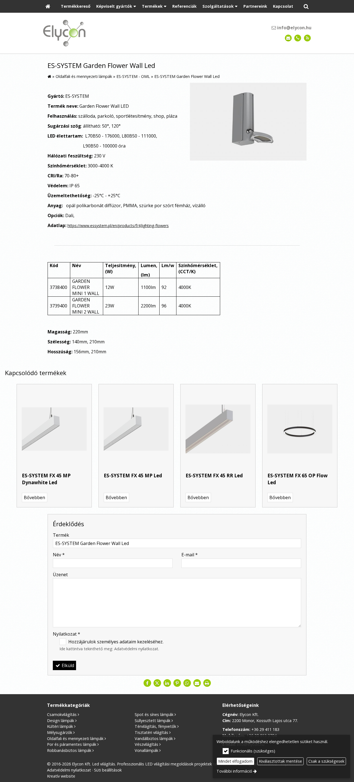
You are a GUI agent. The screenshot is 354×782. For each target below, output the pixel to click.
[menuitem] (47, 6)
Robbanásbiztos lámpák (69, 750)
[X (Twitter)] (157, 683)
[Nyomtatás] (206, 683)
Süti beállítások (108, 770)
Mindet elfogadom (235, 761)
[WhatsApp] (187, 683)
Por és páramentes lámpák (71, 744)
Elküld (67, 665)
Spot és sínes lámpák (154, 714)
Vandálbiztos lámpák (154, 738)
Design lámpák (60, 720)
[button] (306, 6)
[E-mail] (288, 38)
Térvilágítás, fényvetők (155, 726)
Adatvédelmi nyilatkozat (136, 648)
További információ (234, 771)
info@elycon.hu (293, 28)
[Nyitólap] (47, 6)
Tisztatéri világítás (151, 732)
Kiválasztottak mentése (280, 761)
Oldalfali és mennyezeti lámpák (75, 738)
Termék (61, 535)
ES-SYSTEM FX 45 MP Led (133, 475)
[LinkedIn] (167, 683)
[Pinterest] (177, 683)
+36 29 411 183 (265, 729)
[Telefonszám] (298, 38)
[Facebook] (147, 683)
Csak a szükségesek (326, 761)
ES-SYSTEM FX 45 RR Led (214, 475)
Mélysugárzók (59, 732)
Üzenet (60, 575)
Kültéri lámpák (60, 726)
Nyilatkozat (66, 634)
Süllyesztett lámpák (152, 720)
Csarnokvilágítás (62, 714)
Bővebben (34, 497)
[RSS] (307, 38)
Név (59, 555)
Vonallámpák (146, 750)
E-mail (189, 555)
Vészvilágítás (146, 744)
